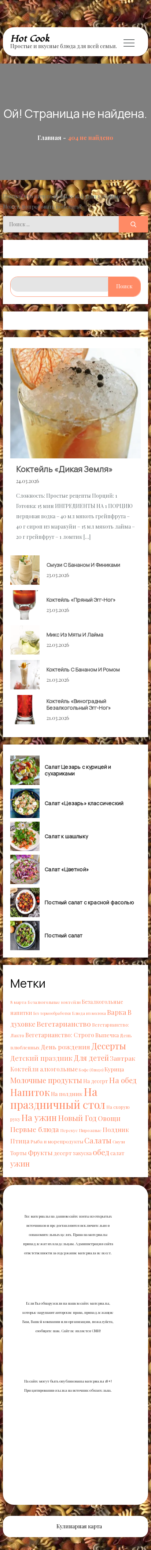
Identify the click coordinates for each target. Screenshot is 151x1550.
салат (117, 1153)
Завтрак (122, 1058)
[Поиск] (133, 224)
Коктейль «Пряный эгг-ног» (81, 599)
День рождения (65, 1046)
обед (101, 1152)
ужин (20, 1163)
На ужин (39, 1117)
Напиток (30, 1092)
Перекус (69, 1130)
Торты (18, 1153)
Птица (19, 1141)
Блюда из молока (89, 1013)
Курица (114, 1069)
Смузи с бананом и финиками (83, 564)
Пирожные (90, 1130)
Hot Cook (30, 38)
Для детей (91, 1058)
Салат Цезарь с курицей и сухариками (78, 770)
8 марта (18, 1002)
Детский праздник (41, 1058)
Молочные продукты (46, 1080)
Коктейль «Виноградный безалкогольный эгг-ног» (79, 704)
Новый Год (77, 1118)
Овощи (109, 1118)
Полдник (116, 1129)
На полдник (66, 1093)
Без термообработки (52, 1013)
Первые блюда (34, 1129)
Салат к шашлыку (66, 836)
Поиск (124, 286)
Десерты (108, 1046)
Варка (116, 1012)
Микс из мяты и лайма (75, 634)
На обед (123, 1080)
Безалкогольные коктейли (54, 1002)
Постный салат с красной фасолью (89, 902)
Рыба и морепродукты (56, 1141)
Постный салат (63, 935)
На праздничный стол (57, 1097)
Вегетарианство (64, 1023)
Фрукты (40, 1152)
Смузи (119, 1142)
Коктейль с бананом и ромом (83, 669)
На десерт (95, 1081)
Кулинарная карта (79, 1526)
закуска (82, 1153)
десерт (63, 1153)
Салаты (97, 1140)
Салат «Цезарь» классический (84, 803)
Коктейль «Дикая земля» (64, 469)
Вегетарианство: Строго (59, 1035)
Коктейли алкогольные (44, 1069)
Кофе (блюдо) (91, 1070)
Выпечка (107, 1035)
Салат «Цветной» (67, 869)
